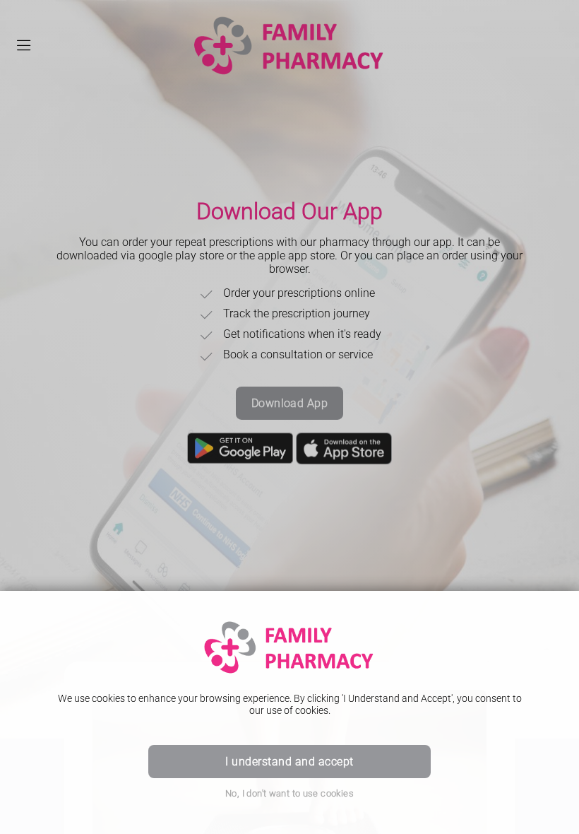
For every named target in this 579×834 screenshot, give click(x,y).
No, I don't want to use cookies (289, 793)
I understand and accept (289, 761)
